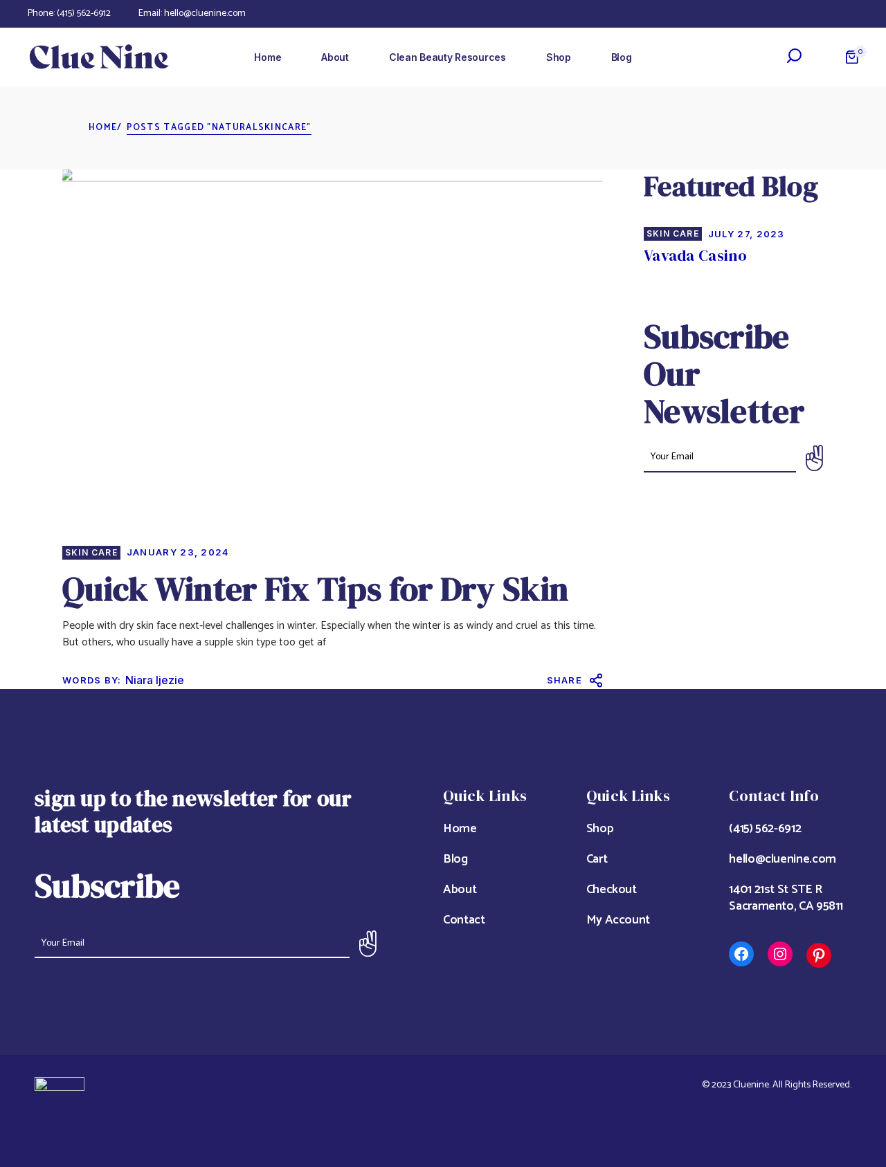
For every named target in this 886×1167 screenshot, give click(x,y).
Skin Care (91, 553)
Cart (597, 859)
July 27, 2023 (746, 233)
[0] (852, 57)
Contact (464, 920)
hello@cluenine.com (205, 13)
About (459, 889)
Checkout (611, 889)
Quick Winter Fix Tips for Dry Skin (315, 589)
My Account (618, 920)
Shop (600, 828)
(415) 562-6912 (84, 13)
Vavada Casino (695, 255)
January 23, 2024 (178, 552)
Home (460, 828)
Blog (455, 859)
